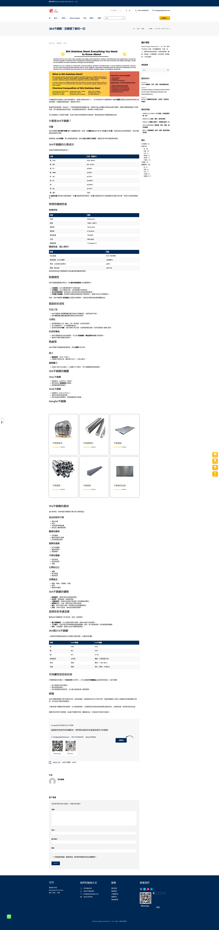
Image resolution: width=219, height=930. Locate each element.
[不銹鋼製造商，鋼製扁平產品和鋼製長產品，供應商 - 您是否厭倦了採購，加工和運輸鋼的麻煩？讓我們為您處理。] (53, 10)
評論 (53, 809)
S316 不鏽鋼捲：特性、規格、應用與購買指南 (155, 84)
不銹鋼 (145, 160)
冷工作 (82, 347)
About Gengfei (75, 18)
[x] (144, 889)
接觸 (99, 18)
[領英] (129, 10)
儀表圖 (145, 157)
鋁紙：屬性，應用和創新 (158, 119)
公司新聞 (144, 144)
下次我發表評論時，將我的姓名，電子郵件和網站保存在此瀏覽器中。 (75, 857)
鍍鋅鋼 (145, 155)
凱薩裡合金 (146, 113)
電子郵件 (54, 839)
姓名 (53, 830)
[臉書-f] (126, 10)
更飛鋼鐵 (59, 43)
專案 (63, 18)
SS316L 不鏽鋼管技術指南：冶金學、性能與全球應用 (155, 100)
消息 (84, 18)
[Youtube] (148, 889)
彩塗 (145, 153)
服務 (91, 18)
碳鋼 (145, 151)
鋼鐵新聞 (144, 164)
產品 (55, 18)
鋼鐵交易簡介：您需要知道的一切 (159, 122)
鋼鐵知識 (146, 176)
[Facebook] (141, 889)
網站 (52, 848)
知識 (142, 146)
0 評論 (64, 43)
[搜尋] (123, 18)
